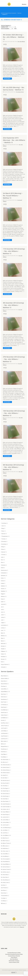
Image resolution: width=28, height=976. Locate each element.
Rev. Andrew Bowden (5, 764)
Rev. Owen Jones (4, 851)
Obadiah (2, 648)
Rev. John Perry (4, 832)
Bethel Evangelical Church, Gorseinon (8, 13)
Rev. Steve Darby (4, 874)
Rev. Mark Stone (4, 838)
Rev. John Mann (4, 830)
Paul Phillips (3, 754)
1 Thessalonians (4, 536)
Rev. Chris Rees (4, 785)
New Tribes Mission (14, 959)
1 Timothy (3, 538)
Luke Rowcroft (4, 738)
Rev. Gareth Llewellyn (5, 806)
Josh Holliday (3, 730)
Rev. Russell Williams (5, 864)
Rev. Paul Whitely (4, 856)
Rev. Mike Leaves (4, 845)
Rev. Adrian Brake (4, 759)
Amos (2, 562)
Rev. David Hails (4, 798)
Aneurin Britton (4, 683)
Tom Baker (3, 898)
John (2, 612)
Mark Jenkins (3, 741)
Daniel (2, 567)
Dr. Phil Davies (4, 704)
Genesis (2, 588)
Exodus (2, 580)
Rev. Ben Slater (4, 777)
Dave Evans (3, 694)
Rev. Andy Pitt (4, 775)
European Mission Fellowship (14, 955)
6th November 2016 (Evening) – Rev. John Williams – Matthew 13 (13, 467)
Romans (2, 659)
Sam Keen (3, 885)
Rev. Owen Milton (4, 853)
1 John (2, 525)
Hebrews (3, 596)
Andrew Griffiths (4, 678)
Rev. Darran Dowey (5, 793)
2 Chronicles (3, 541)
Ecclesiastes (3, 572)
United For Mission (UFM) (14, 962)
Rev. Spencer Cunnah (5, 869)
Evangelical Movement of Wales (14, 952)
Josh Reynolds (4, 733)
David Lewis (3, 696)
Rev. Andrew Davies (5, 767)
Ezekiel (2, 583)
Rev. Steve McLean (5, 879)
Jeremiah (3, 604)
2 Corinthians (3, 544)
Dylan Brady (3, 707)
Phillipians (3, 651)
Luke (2, 630)
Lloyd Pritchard (4, 736)
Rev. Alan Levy (4, 762)
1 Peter (2, 531)
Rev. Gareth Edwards (5, 804)
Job (2, 606)
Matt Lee (3, 743)
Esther (2, 578)
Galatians (3, 585)
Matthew (3, 635)
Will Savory (3, 903)
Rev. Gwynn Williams (5, 811)
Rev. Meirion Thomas (5, 843)
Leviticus (3, 627)
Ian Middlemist (4, 717)
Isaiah (2, 601)
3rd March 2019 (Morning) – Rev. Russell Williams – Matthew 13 (13, 195)
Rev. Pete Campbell (5, 859)
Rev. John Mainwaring (5, 827)
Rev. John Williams (21, 41)
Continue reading (7, 78)
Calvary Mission (14, 957)
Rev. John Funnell (4, 824)
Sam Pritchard (4, 887)
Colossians (3, 565)
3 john (2, 557)
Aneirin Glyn (3, 681)
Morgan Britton (4, 746)
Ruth (2, 661)
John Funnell (3, 728)
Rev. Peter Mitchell (5, 861)
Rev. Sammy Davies (20, 91)
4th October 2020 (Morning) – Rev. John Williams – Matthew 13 (13, 37)
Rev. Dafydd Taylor (5, 790)
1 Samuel (3, 533)
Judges (2, 622)
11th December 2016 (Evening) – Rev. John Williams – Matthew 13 (14, 251)
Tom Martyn (3, 900)
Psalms (2, 654)
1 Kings (2, 528)
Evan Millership (4, 709)
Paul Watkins (3, 757)
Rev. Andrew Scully (5, 772)
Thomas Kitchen (4, 895)
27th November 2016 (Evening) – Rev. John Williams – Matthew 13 (14, 359)
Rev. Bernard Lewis (5, 780)
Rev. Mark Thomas (5, 840)
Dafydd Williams (4, 691)
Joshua (2, 617)
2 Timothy (3, 554)
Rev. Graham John (4, 809)
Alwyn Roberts (4, 675)
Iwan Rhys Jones (4, 722)
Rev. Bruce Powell (4, 783)
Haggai (2, 593)
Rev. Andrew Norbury (5, 770)
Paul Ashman (4, 749)
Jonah (2, 614)
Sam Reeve (3, 890)
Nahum (2, 640)
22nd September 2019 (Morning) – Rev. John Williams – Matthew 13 (14, 140)
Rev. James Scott (4, 817)
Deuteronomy (4, 570)
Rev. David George (4, 796)
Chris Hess (3, 686)
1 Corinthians (3, 523)
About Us (22, 927)
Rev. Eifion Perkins (4, 801)
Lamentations (4, 625)
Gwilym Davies (4, 715)
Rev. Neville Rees (4, 848)
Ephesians (3, 575)
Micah (2, 638)
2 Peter (2, 549)
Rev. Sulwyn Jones (5, 882)
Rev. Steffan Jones (5, 872)
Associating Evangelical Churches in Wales (14, 954)
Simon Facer (3, 893)
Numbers (3, 646)
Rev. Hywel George (5, 814)
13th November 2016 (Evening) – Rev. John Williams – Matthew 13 (14, 413)
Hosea (2, 599)
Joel (2, 609)
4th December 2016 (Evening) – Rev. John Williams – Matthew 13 (13, 305)
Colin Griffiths (3, 688)
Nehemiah (3, 643)
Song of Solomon (4, 664)
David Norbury (4, 699)
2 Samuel (3, 552)
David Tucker (3, 702)
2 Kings (2, 546)
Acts (2, 559)
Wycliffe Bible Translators (14, 960)
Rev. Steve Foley (4, 877)
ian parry (3, 720)
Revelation (3, 656)
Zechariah (3, 667)
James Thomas (4, 725)
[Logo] (9, 4)
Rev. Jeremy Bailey (5, 822)
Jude (2, 620)
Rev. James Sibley (4, 819)
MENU (24, 4)
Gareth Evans (3, 712)
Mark (2, 633)
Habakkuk (3, 591)
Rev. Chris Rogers (4, 788)
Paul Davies (3, 751)
